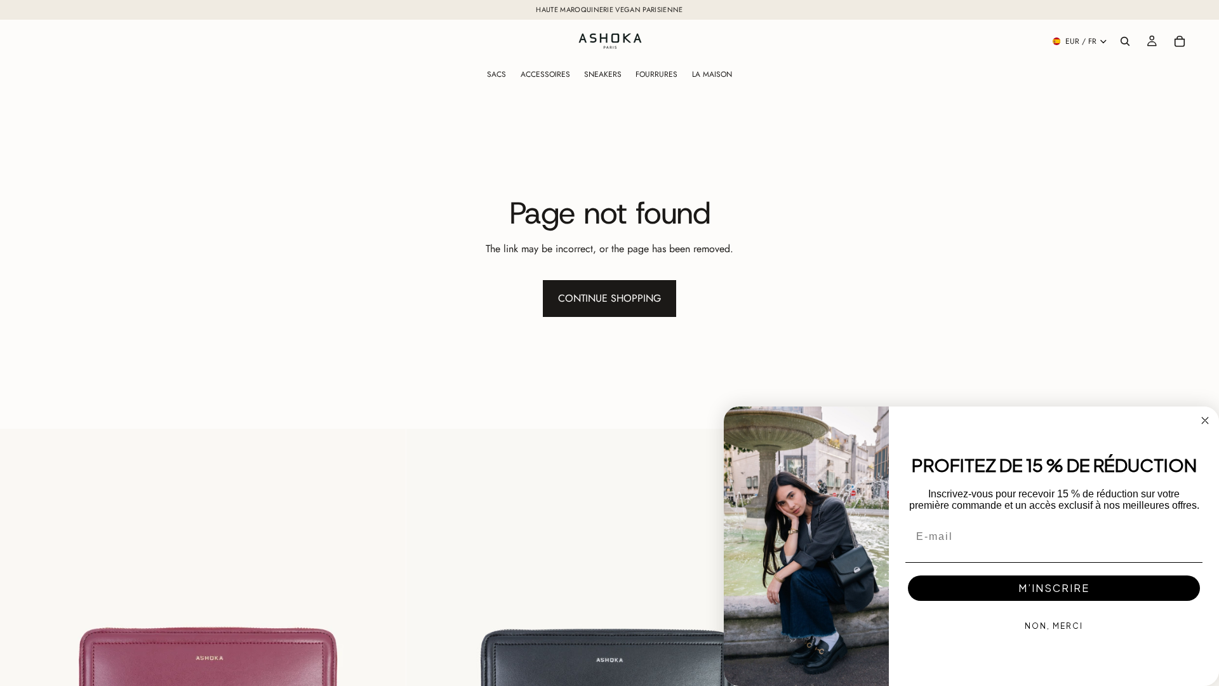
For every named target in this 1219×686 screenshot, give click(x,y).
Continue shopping (609, 298)
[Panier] (1180, 41)
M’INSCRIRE (1053, 588)
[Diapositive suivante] (387, 632)
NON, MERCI (1054, 626)
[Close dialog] (1205, 420)
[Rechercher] (1125, 41)
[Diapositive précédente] (19, 632)
